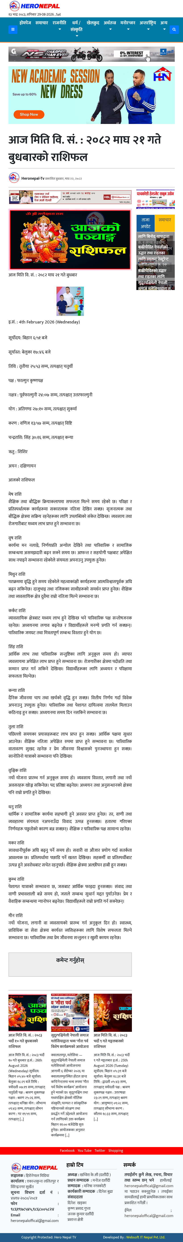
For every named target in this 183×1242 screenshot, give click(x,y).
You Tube (85, 1151)
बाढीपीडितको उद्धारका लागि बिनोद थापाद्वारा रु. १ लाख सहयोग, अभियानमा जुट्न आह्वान (155, 239)
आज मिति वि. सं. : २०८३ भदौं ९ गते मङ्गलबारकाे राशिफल (110, 1041)
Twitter (100, 1151)
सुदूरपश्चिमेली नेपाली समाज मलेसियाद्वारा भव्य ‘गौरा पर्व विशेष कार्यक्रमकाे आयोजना (70, 1041)
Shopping (115, 1151)
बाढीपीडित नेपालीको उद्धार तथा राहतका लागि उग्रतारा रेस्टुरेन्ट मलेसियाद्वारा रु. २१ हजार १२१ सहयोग (153, 259)
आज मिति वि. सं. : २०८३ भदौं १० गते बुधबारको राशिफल (25, 1041)
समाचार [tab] (165, 220)
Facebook (67, 1151)
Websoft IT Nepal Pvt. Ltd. (145, 1237)
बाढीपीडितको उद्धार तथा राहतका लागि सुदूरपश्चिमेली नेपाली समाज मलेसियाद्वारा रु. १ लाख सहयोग (155, 282)
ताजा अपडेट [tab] (145, 223)
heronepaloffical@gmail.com (149, 1186)
